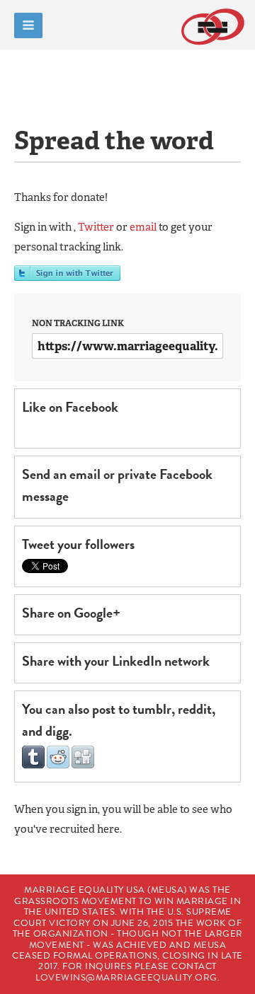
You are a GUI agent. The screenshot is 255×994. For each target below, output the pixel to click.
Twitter (96, 227)
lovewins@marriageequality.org (126, 978)
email (143, 227)
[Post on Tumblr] (33, 765)
